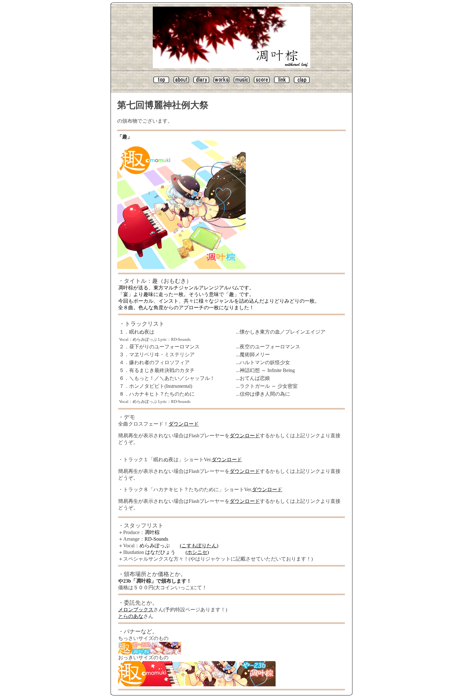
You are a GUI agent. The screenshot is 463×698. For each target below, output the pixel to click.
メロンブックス (135, 609)
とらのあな (130, 616)
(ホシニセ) (197, 552)
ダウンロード (184, 424)
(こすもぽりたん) (199, 545)
